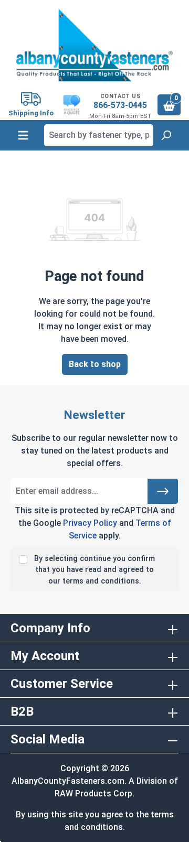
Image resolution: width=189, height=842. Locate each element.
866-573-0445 (120, 105)
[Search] (165, 135)
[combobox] (98, 135)
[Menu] (23, 135)
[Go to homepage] (94, 45)
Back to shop (95, 364)
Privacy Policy (90, 523)
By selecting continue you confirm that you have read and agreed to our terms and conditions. (94, 570)
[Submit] (162, 491)
